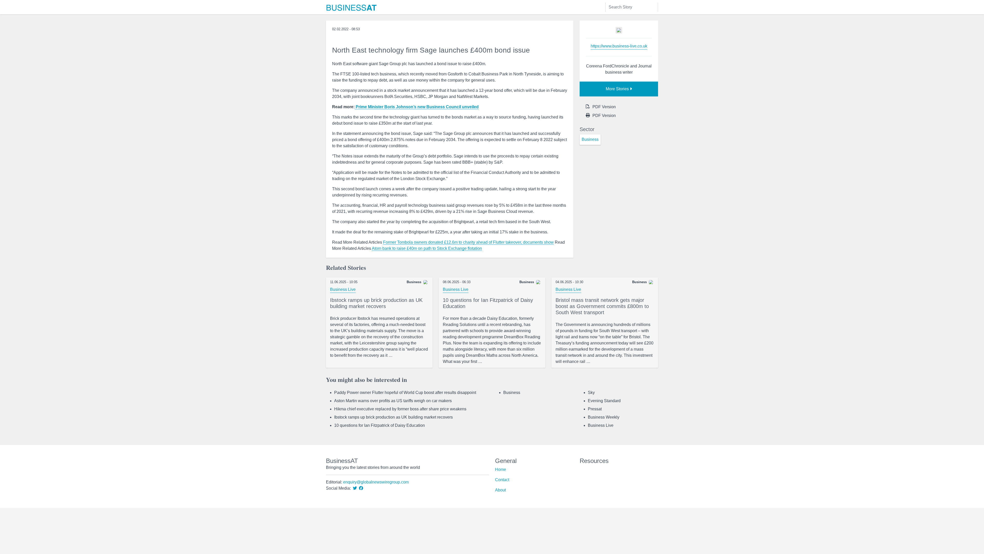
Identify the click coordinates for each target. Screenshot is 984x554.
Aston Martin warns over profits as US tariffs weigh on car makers (393, 401)
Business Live (343, 289)
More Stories (618, 89)
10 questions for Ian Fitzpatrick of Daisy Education (379, 425)
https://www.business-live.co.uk (619, 46)
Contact (502, 480)
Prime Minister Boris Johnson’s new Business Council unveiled (417, 107)
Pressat (595, 409)
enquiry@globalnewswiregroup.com (376, 482)
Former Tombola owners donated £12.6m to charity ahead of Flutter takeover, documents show (468, 242)
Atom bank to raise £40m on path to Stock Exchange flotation (427, 248)
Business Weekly (603, 417)
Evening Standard (604, 401)
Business (511, 392)
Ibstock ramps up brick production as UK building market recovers (393, 417)
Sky (591, 392)
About (500, 490)
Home (500, 469)
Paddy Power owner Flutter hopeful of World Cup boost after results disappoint (405, 392)
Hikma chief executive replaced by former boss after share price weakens (400, 409)
